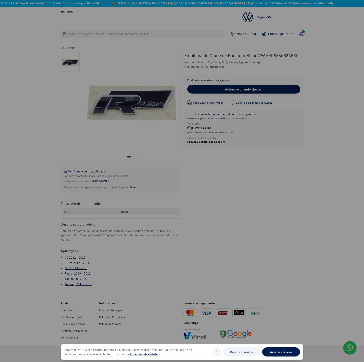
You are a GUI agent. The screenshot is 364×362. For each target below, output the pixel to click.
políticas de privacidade (142, 354)
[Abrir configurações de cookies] (216, 351)
